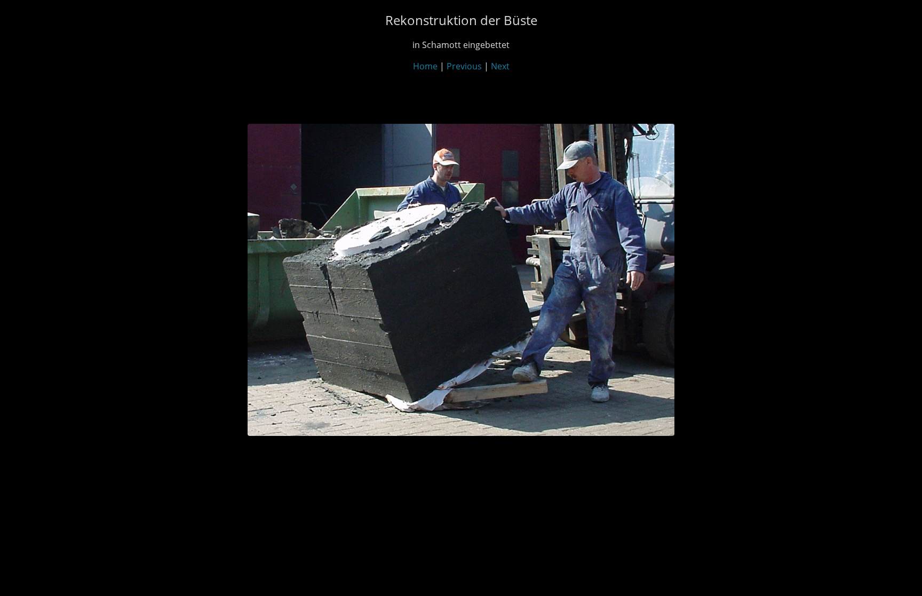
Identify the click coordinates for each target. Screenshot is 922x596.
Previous (464, 66)
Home (425, 66)
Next (500, 66)
